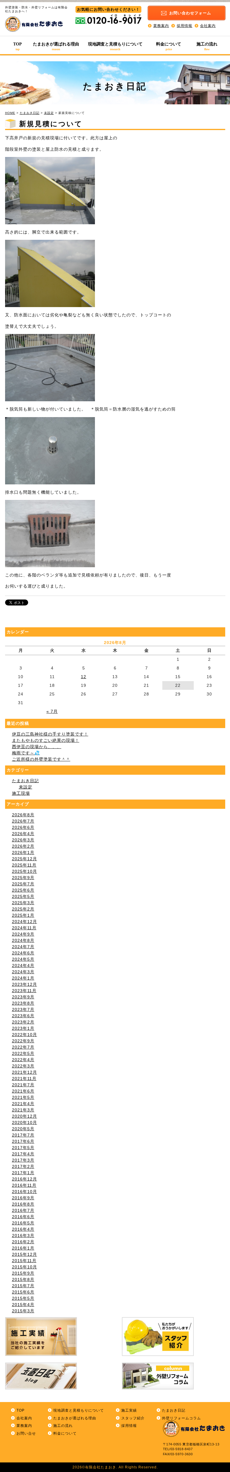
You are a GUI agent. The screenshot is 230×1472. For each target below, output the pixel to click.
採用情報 (184, 25)
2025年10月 (24, 871)
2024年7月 (23, 946)
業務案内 (161, 25)
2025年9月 (23, 877)
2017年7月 (23, 1135)
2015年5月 (23, 1298)
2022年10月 (24, 1034)
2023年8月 (23, 1003)
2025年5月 (23, 896)
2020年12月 (24, 1116)
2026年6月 (23, 827)
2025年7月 (23, 883)
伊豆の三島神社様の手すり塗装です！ (50, 734)
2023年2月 (23, 1022)
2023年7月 (23, 1009)
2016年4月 (23, 1229)
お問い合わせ (190, 13)
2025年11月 (24, 865)
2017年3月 (23, 1160)
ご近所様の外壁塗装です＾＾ (41, 759)
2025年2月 (23, 909)
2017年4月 (23, 1153)
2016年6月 (23, 1216)
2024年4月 (23, 965)
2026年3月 (23, 840)
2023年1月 (23, 1028)
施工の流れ (206, 46)
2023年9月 (23, 996)
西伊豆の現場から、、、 (36, 746)
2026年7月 (23, 821)
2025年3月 (23, 902)
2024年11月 (24, 927)
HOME (10, 113)
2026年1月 (23, 852)
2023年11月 (24, 990)
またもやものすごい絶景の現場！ (45, 740)
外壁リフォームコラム (181, 1418)
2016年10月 (24, 1191)
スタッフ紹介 (133, 1418)
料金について (168, 46)
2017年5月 (23, 1147)
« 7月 (52, 711)
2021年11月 (24, 1078)
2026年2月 (23, 846)
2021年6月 (23, 1091)
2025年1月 (23, 915)
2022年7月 (23, 1047)
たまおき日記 (30, 113)
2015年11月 (24, 1260)
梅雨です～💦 (26, 753)
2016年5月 (23, 1223)
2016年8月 (23, 1204)
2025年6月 (23, 890)
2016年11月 (24, 1185)
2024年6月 (23, 953)
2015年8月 (23, 1279)
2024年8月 (23, 940)
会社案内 (208, 25)
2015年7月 (23, 1285)
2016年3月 (23, 1235)
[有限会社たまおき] (34, 30)
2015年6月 (23, 1292)
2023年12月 (24, 984)
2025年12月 (24, 858)
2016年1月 (23, 1248)
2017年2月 (23, 1166)
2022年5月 (23, 1053)
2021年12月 (24, 1072)
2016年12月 (24, 1179)
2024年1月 (23, 978)
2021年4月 (23, 1103)
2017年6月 (23, 1141)
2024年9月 (23, 934)
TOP (17, 46)
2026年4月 (23, 833)
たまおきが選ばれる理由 (56, 46)
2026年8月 (23, 814)
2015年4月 (23, 1304)
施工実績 (129, 1410)
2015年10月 (24, 1266)
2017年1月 (23, 1172)
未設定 (49, 113)
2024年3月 (23, 971)
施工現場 (21, 793)
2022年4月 (23, 1059)
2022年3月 (23, 1066)
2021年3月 (23, 1110)
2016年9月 (23, 1197)
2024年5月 (23, 959)
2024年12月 (24, 921)
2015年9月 (23, 1273)
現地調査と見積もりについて (115, 46)
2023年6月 (23, 1015)
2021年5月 (23, 1097)
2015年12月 (24, 1254)
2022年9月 (23, 1040)
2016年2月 (23, 1241)
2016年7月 (23, 1210)
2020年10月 (24, 1122)
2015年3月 (23, 1310)
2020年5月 (23, 1128)
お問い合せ (26, 1433)
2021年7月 (23, 1084)
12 (83, 676)
